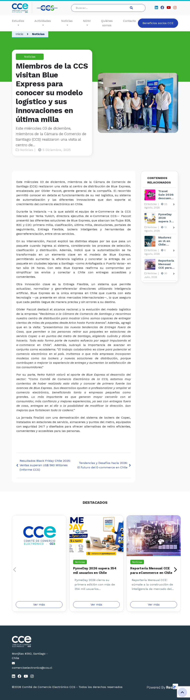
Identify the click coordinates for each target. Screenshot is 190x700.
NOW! (87, 21)
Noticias (67, 21)
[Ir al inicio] (22, 8)
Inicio (19, 34)
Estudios (18, 21)
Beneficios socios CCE (157, 23)
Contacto (129, 21)
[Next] (175, 569)
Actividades (43, 21)
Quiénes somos (107, 23)
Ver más (39, 604)
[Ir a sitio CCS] (47, 8)
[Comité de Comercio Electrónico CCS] (30, 641)
